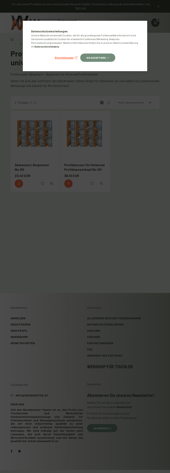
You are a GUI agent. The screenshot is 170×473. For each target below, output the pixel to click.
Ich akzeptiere (96, 57)
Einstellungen (64, 57)
